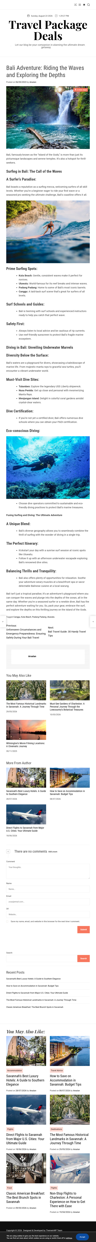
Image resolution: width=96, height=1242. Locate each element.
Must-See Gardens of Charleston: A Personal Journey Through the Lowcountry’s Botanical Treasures (67, 706)
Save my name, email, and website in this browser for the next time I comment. (45, 921)
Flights (10, 1129)
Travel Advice (57, 1070)
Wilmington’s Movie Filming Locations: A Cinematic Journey (25, 745)
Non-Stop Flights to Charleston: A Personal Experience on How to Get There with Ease (67, 1199)
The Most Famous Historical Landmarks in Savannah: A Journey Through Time (26, 705)
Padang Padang (39, 617)
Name (9, 883)
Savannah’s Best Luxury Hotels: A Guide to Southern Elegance (26, 793)
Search (9, 953)
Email (8, 896)
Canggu (16, 617)
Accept (82, 1237)
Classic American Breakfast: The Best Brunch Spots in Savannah (34, 1007)
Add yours (52, 851)
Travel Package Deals (48, 30)
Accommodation (14, 1070)
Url (7, 909)
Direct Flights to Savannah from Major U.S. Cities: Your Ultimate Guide (25, 829)
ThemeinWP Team (54, 1230)
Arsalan (33, 82)
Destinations (56, 1129)
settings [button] (69, 1238)
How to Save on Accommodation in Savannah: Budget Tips (67, 793)
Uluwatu (50, 617)
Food (9, 1188)
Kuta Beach (26, 617)
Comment (10, 861)
